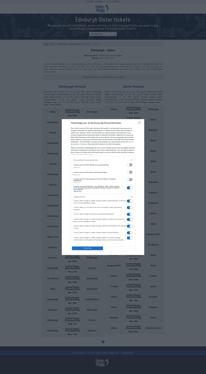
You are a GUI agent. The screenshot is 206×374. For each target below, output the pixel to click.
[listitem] (103, 160)
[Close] (140, 123)
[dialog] (103, 187)
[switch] (129, 164)
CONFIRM (88, 248)
